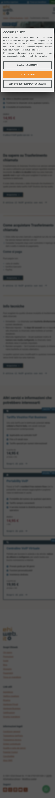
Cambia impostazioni (27, 65)
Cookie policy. (41, 56)
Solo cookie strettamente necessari (27, 84)
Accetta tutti (27, 74)
